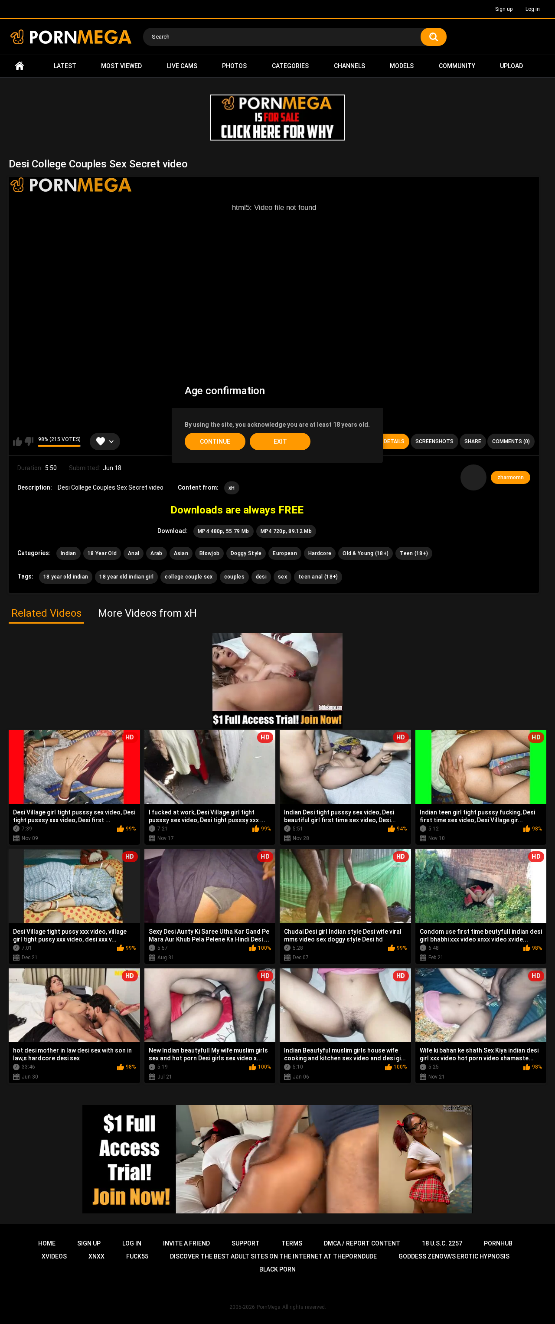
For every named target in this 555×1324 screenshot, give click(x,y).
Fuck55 (137, 1256)
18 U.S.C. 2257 (442, 1243)
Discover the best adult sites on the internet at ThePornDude (273, 1256)
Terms (291, 1243)
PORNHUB (498, 1243)
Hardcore (319, 553)
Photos (234, 65)
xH (232, 488)
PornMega (269, 1307)
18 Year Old (102, 553)
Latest (65, 65)
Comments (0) (511, 441)
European (285, 553)
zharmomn (510, 477)
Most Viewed (121, 65)
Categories (290, 65)
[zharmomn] (473, 477)
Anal (133, 553)
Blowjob (209, 553)
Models (402, 65)
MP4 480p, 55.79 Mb (223, 531)
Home (19, 66)
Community (457, 65)
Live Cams (182, 65)
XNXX (96, 1256)
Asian (181, 553)
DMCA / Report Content (362, 1243)
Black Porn (277, 1269)
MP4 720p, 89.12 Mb (286, 531)
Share (472, 441)
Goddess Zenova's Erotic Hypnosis (453, 1256)
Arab (156, 553)
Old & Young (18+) (365, 553)
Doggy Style (246, 553)
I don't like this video (28, 441)
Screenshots (434, 441)
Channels (349, 65)
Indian (68, 553)
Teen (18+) (414, 553)
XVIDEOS (54, 1256)
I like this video (17, 441)
